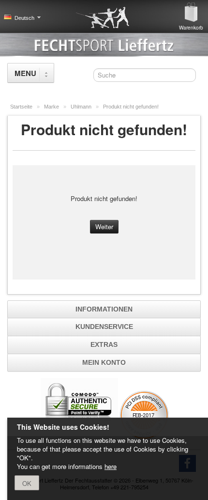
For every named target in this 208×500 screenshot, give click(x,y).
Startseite (22, 106)
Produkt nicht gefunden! (131, 106)
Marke (52, 106)
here (110, 466)
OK (26, 483)
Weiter (104, 226)
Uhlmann (82, 106)
